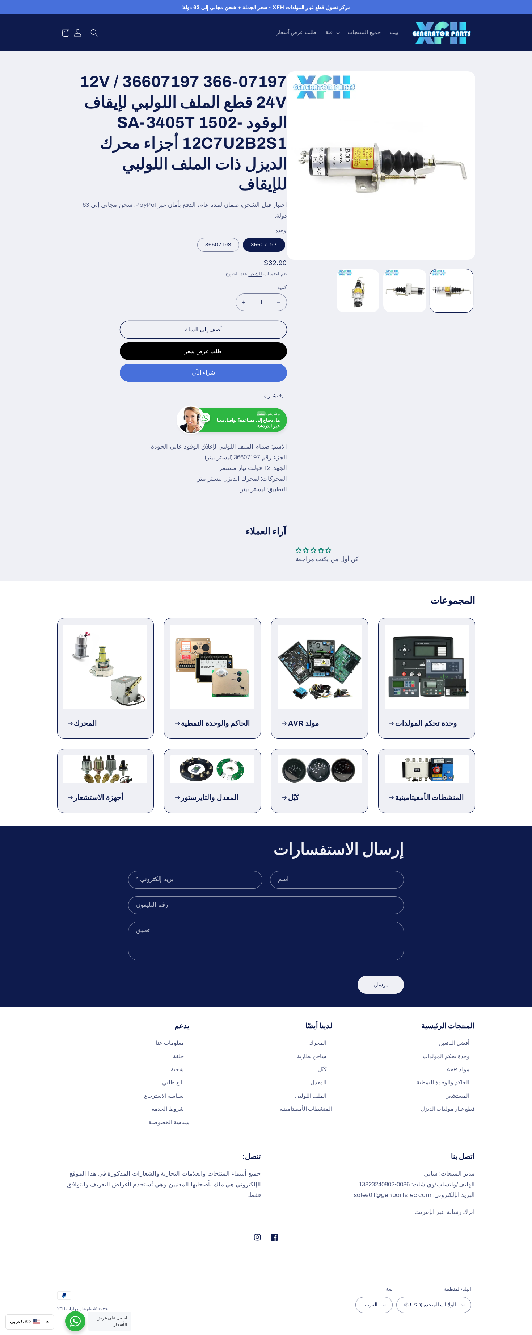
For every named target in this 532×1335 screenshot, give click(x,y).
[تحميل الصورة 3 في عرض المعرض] (358, 290)
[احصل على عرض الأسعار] (75, 1321)
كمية (282, 287)
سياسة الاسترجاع (164, 1096)
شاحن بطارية (312, 1056)
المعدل (318, 1082)
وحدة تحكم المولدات (426, 723)
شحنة (177, 1069)
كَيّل (293, 797)
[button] (332, 33)
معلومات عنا (170, 1043)
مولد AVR (303, 723)
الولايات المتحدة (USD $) (430, 1304)
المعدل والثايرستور (209, 797)
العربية (370, 1304)
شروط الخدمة (168, 1109)
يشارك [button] (270, 396)
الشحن (255, 274)
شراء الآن (203, 373)
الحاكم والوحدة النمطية (215, 723)
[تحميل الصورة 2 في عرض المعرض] (404, 290)
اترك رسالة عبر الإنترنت (444, 1212)
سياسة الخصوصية (169, 1122)
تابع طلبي (173, 1082)
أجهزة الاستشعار (98, 797)
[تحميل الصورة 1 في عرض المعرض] (451, 290)
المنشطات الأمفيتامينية (429, 797)
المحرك (85, 723)
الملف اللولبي (311, 1096)
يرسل (381, 985)
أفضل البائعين (454, 1043)
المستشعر (457, 1096)
